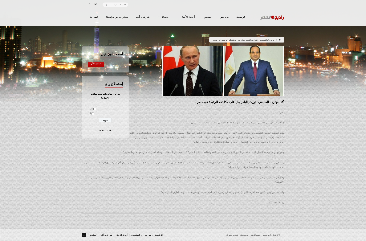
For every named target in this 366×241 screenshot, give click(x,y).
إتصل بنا (94, 17)
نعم (91, 108)
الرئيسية (241, 17)
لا (90, 113)
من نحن (224, 17)
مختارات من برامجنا (117, 17)
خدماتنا (165, 17)
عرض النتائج (105, 130)
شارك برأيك (143, 17)
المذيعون (207, 17)
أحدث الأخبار (188, 17)
